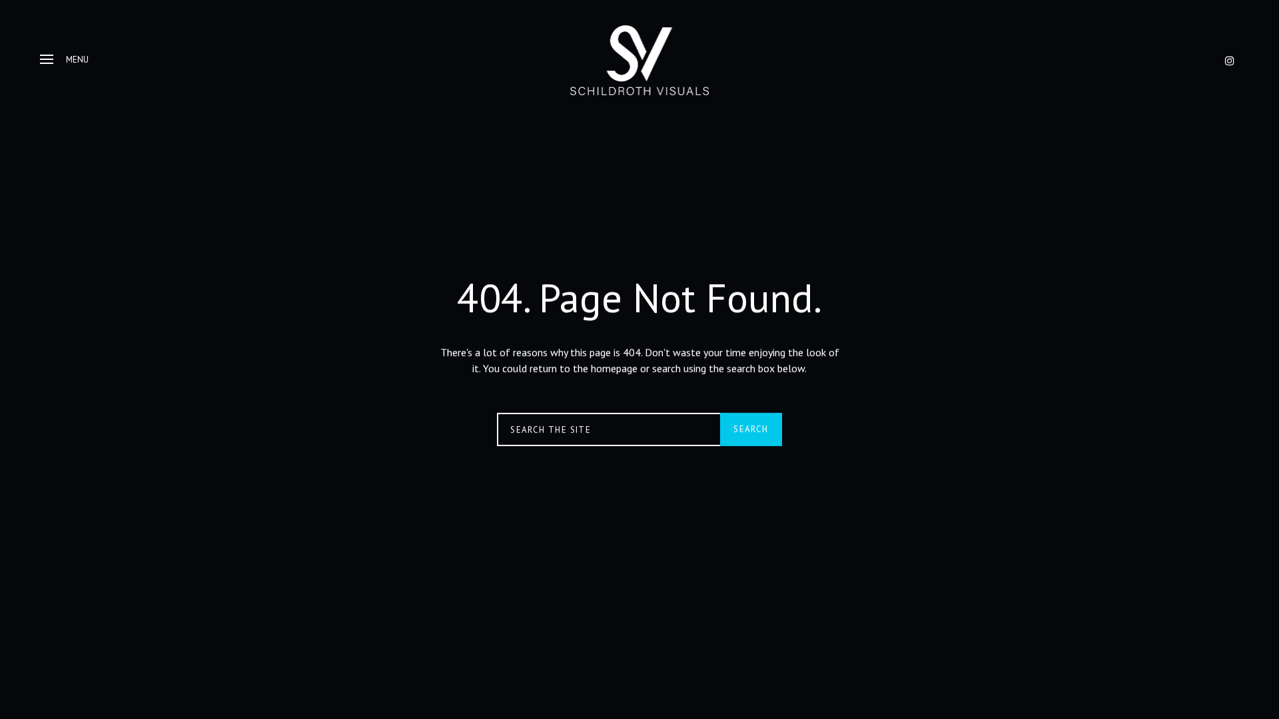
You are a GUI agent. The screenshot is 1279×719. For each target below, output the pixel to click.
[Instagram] (1229, 60)
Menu (77, 59)
